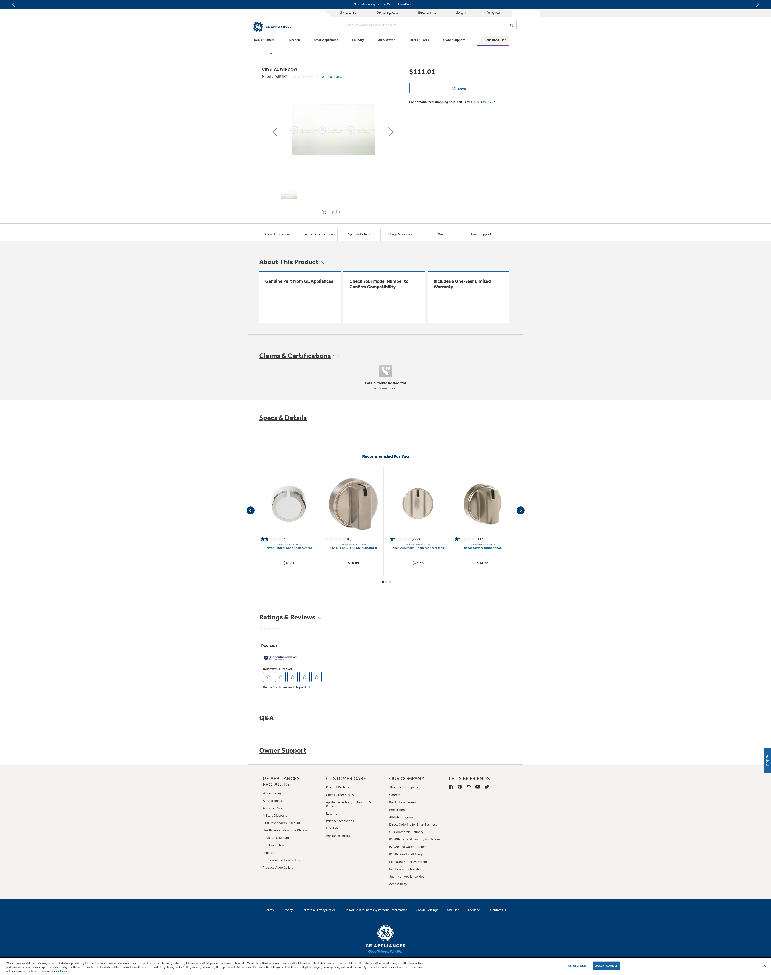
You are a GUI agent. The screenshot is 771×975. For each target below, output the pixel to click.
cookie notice (63, 970)
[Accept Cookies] (764, 965)
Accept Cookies (606, 965)
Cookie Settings (577, 965)
